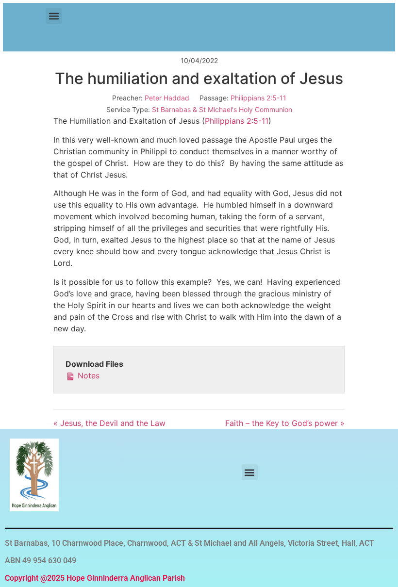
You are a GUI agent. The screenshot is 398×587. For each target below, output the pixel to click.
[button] (54, 16)
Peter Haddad (167, 98)
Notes (87, 375)
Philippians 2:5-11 (258, 98)
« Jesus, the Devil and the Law (109, 423)
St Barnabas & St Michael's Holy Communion (222, 109)
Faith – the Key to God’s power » (285, 423)
